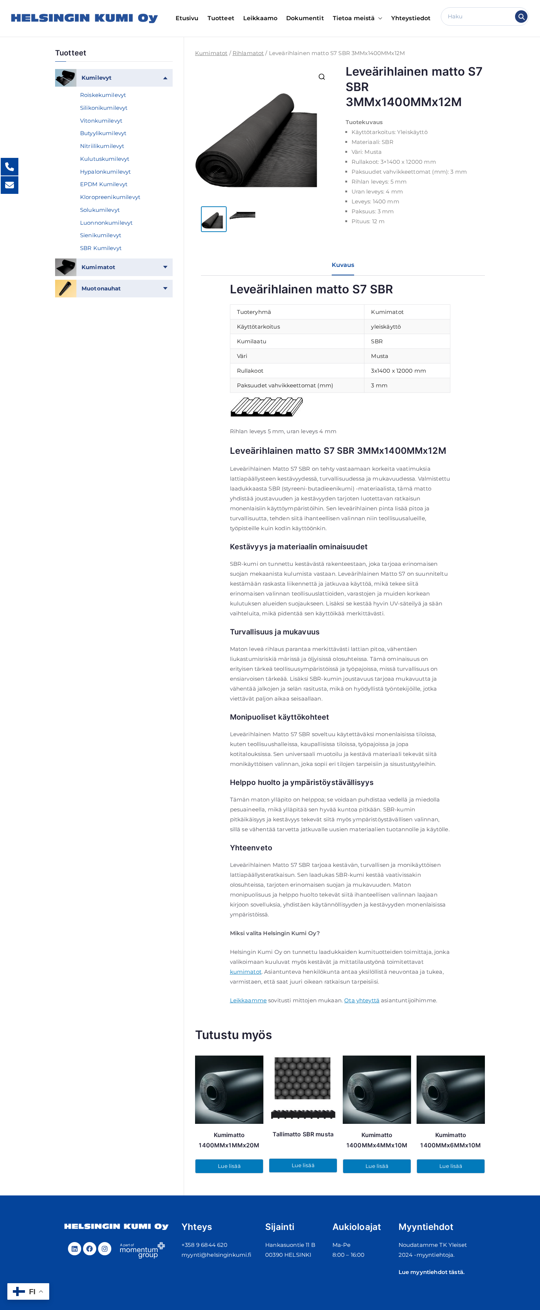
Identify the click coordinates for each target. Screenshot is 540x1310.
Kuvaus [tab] (343, 264)
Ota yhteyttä (361, 1000)
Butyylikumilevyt (103, 133)
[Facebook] (89, 1248)
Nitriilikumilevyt (102, 145)
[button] (378, 18)
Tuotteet (221, 18)
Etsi (521, 16)
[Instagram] (104, 1248)
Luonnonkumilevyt (106, 222)
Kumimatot (211, 53)
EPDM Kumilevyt (103, 184)
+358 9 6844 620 (204, 1244)
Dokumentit (305, 18)
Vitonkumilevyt (101, 120)
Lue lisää (229, 1166)
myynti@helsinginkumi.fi (216, 1254)
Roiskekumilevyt (103, 94)
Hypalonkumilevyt (105, 171)
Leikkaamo (260, 18)
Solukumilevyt (100, 209)
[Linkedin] (74, 1248)
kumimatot (246, 971)
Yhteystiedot (411, 18)
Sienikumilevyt (100, 235)
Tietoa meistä (354, 18)
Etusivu (187, 18)
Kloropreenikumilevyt (110, 196)
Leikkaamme (248, 1000)
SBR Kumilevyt (101, 248)
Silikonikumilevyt (104, 107)
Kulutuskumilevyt (104, 158)
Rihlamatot (248, 53)
